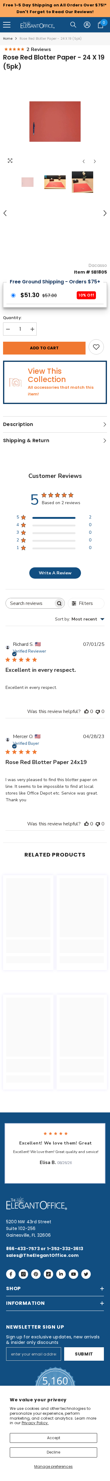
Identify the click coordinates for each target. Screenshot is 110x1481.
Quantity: (12, 317)
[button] (6, 24)
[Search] (73, 24)
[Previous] (83, 161)
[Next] (95, 161)
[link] (28, 946)
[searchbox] (29, 603)
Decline (53, 1452)
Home (8, 38)
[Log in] (87, 25)
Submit (84, 1354)
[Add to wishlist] (96, 347)
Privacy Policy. (35, 1422)
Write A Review (55, 573)
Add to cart (44, 348)
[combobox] (80, 619)
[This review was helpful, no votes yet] (86, 711)
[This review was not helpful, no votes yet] (98, 711)
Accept (53, 1437)
